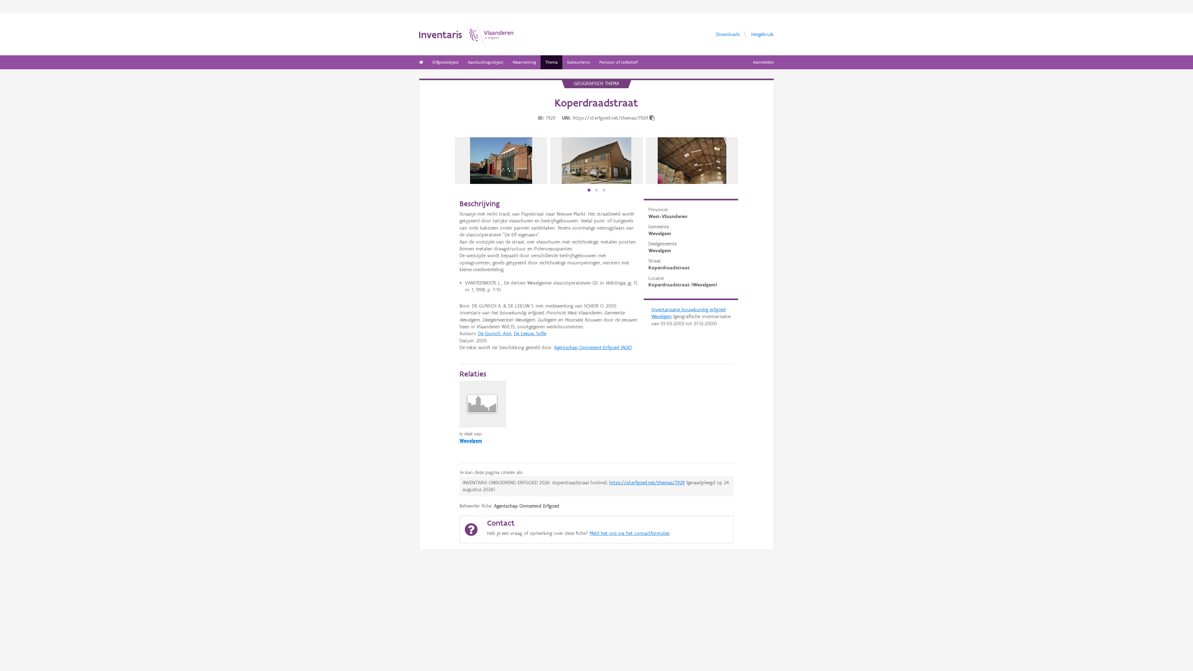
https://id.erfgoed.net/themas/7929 (647, 483)
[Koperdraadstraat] (597, 160)
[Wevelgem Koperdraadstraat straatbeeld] (501, 160)
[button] (589, 190)
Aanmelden (763, 62)
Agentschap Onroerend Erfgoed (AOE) (593, 347)
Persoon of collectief (618, 62)
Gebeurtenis (578, 62)
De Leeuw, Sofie (530, 333)
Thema (551, 62)
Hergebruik (762, 34)
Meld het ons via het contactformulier (630, 533)
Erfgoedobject (445, 62)
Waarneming (524, 62)
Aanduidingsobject (485, 62)
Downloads (728, 34)
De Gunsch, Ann (494, 333)
